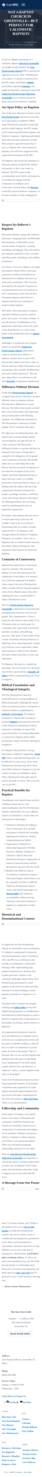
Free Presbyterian (10, 117)
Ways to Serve (8, 1460)
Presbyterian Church (23, 392)
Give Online (28, 1431)
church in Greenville (29, 63)
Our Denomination (11, 1421)
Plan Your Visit (9, 1417)
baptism (26, 86)
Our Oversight (9, 1429)
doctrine (11, 381)
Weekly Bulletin (29, 1427)
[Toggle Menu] (23, 5)
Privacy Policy (27, 1472)
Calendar (26, 1423)
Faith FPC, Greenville (15, 1472)
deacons (34, 187)
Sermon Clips (29, 1458)
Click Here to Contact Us (14, 1396)
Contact (25, 1419)
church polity (12, 893)
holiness (14, 721)
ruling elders (20, 1007)
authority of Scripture (12, 714)
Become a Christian (11, 1448)
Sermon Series (29, 1454)
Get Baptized (8, 1452)
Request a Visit (9, 1464)
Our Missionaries (10, 1433)
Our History (8, 1425)
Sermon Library (30, 1450)
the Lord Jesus (31, 1099)
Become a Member (11, 1456)
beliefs (30, 82)
